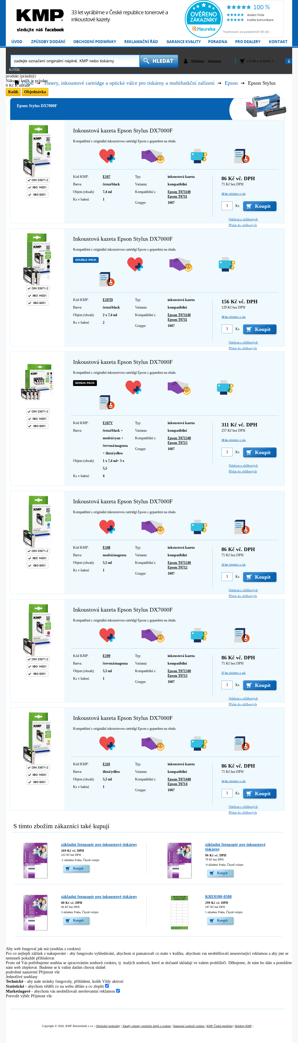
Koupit (78, 868)
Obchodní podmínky (94, 41)
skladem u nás (233, 193)
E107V (108, 423)
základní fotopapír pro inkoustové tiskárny (99, 844)
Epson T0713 (177, 676)
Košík (14, 70)
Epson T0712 (177, 567)
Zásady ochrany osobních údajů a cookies (147, 1026)
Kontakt (278, 41)
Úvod (16, 41)
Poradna (217, 41)
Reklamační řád (141, 41)
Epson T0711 (177, 196)
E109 (106, 656)
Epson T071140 (179, 192)
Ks (237, 206)
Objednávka (35, 92)
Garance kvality (183, 41)
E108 (106, 548)
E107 (106, 177)
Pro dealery (247, 41)
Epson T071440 (179, 779)
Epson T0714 (177, 784)
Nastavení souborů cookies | (189, 1026)
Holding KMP (243, 1026)
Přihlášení (197, 61)
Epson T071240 (179, 563)
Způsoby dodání (48, 41)
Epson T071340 (179, 671)
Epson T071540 (179, 438)
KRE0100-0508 (218, 897)
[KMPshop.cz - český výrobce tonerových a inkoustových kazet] (40, 15)
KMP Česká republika (220, 1026)
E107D (108, 300)
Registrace (214, 61)
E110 (106, 764)
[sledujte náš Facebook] (40, 30)
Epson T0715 (177, 443)
